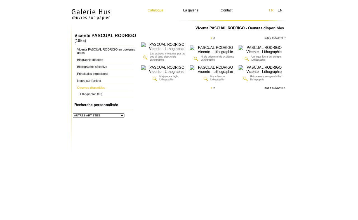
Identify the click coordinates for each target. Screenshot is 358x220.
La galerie (191, 10)
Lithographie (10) (91, 93)
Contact (226, 10)
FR (271, 10)
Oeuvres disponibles (91, 87)
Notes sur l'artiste (89, 80)
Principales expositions (92, 73)
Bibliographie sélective (92, 66)
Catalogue (156, 10)
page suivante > (275, 37)
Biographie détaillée (90, 59)
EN (280, 10)
